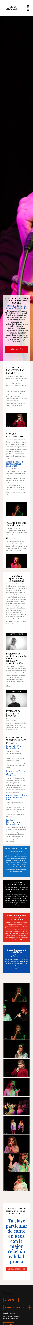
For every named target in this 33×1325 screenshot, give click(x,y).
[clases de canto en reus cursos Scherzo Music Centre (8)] (16, 1077)
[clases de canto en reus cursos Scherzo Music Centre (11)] (16, 1020)
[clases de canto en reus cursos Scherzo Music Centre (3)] (16, 1171)
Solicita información (16, 349)
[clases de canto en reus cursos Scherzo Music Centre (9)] (16, 1058)
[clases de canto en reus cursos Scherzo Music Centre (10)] (16, 1039)
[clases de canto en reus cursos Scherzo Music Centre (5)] (16, 1134)
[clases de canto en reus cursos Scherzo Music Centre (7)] (16, 1096)
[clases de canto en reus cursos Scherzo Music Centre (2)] (16, 1190)
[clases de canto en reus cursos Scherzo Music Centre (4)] (16, 1152)
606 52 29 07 (10, 1300)
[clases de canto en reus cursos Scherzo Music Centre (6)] (16, 1115)
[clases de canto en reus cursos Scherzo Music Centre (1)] (16, 1001)
